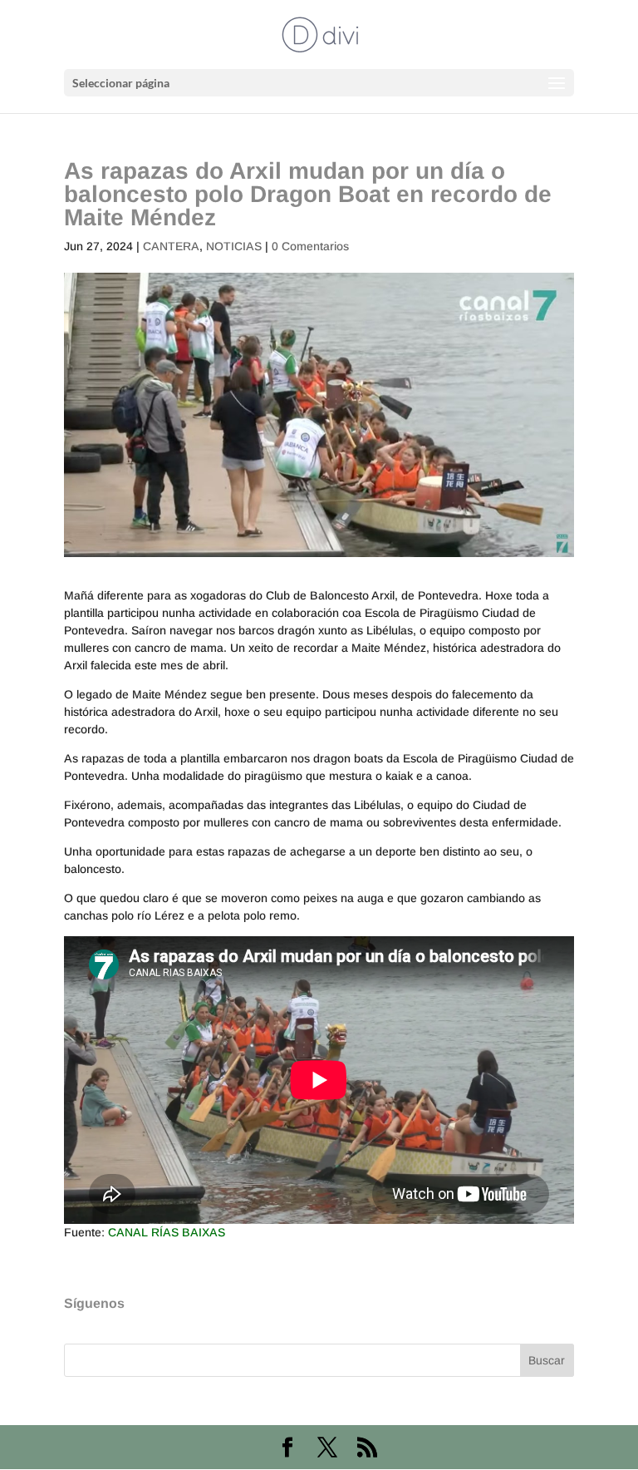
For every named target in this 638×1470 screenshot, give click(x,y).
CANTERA (171, 246)
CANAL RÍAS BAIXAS (166, 1232)
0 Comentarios (310, 246)
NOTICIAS (234, 246)
